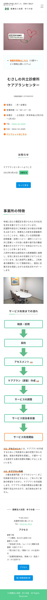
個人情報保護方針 (23, 578)
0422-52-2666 (19, 123)
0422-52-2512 (26, 524)
